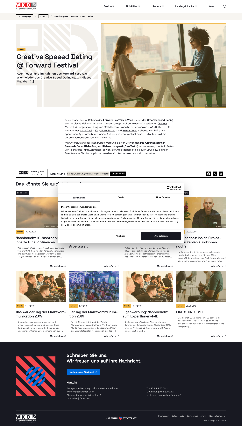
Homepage (26, 16)
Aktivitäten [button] (132, 6)
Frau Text (130, 146)
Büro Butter (108, 130)
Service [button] (108, 6)
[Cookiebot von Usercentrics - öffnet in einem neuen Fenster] (168, 188)
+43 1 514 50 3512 (158, 388)
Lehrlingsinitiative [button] (184, 6)
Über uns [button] (156, 6)
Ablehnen (120, 236)
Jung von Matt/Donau (105, 127)
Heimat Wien (130, 130)
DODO (166, 127)
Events (43, 16)
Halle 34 (90, 146)
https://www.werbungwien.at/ (165, 395)
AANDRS (155, 127)
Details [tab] (121, 197)
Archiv (204, 416)
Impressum (163, 416)
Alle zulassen (161, 236)
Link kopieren (118, 174)
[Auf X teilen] (215, 174)
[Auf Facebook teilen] (208, 174)
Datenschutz (178, 416)
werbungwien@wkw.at (81, 372)
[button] (223, 6)
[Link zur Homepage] (26, 6)
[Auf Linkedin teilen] (221, 174)
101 (96, 130)
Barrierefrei (192, 416)
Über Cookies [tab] (163, 197)
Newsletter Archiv (217, 416)
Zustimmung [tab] (79, 197)
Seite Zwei (86, 130)
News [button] (211, 6)
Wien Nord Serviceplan (134, 127)
